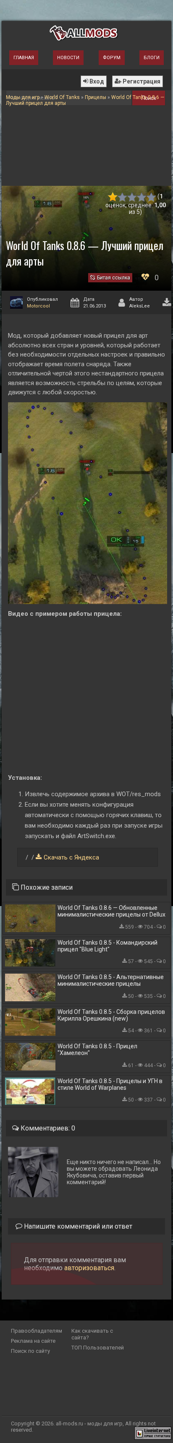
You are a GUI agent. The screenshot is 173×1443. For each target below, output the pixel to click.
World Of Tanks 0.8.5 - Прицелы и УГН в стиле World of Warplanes (110, 1084)
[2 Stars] (122, 197)
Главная (23, 57)
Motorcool (38, 306)
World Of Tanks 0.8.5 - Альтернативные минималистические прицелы (111, 980)
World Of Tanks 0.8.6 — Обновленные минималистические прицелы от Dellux (111, 911)
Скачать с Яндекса (71, 857)
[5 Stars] (151, 197)
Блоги (152, 57)
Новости (68, 57)
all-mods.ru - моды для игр (89, 1423)
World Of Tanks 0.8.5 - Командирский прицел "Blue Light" (107, 946)
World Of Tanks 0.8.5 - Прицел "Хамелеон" (97, 1049)
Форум (112, 57)
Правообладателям (36, 1331)
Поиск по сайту (30, 1351)
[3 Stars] (132, 197)
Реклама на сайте (33, 1341)
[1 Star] (113, 197)
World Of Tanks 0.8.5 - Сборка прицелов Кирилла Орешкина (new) (111, 1015)
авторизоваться (89, 1268)
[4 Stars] (142, 197)
